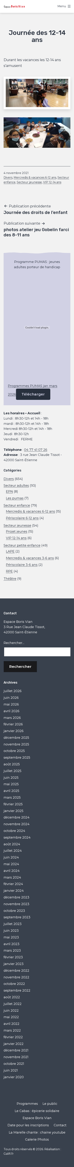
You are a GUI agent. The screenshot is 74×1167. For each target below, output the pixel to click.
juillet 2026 (13, 691)
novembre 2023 (16, 904)
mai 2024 (11, 864)
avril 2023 (11, 944)
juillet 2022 (13, 1004)
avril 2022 (11, 1024)
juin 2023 (11, 931)
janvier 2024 (14, 891)
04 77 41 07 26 (35, 450)
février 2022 (13, 1037)
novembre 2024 (16, 824)
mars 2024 (12, 877)
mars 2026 (12, 718)
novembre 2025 (16, 744)
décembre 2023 (16, 897)
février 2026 (13, 724)
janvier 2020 (14, 1077)
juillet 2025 (12, 771)
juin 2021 (11, 1070)
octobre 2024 (14, 831)
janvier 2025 (13, 811)
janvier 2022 (14, 1044)
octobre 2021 (14, 1064)
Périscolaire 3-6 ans (22, 565)
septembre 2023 (17, 917)
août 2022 (12, 997)
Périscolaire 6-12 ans (22, 518)
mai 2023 (11, 937)
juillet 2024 (13, 851)
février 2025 (13, 804)
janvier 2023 (14, 964)
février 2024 (13, 884)
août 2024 (12, 844)
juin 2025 (11, 778)
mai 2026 (11, 704)
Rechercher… (14, 643)
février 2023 (13, 957)
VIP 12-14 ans (52, 182)
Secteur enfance (17, 505)
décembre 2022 (16, 971)
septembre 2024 (17, 837)
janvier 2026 (14, 731)
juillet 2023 (13, 924)
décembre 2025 (16, 738)
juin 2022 (11, 1011)
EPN (9, 492)
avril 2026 (11, 711)
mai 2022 (11, 1017)
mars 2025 (12, 798)
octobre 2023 (14, 911)
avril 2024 (12, 871)
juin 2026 (11, 698)
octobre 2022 (14, 984)
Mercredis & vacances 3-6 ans (30, 558)
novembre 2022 (16, 977)
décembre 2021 (16, 1050)
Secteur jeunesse (29, 182)
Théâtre (10, 579)
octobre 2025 (14, 751)
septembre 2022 (17, 990)
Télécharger (33, 394)
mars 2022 (12, 1030)
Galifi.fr (9, 1153)
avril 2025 (11, 791)
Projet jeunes (16, 531)
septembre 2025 (17, 758)
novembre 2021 (16, 1057)
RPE (9, 571)
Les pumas (15, 498)
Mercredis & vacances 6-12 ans (35, 177)
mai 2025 (11, 784)
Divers (8, 177)
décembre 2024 (16, 817)
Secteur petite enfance (22, 545)
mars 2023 (12, 951)
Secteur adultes (16, 486)
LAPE (10, 551)
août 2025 (12, 764)
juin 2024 (11, 857)
